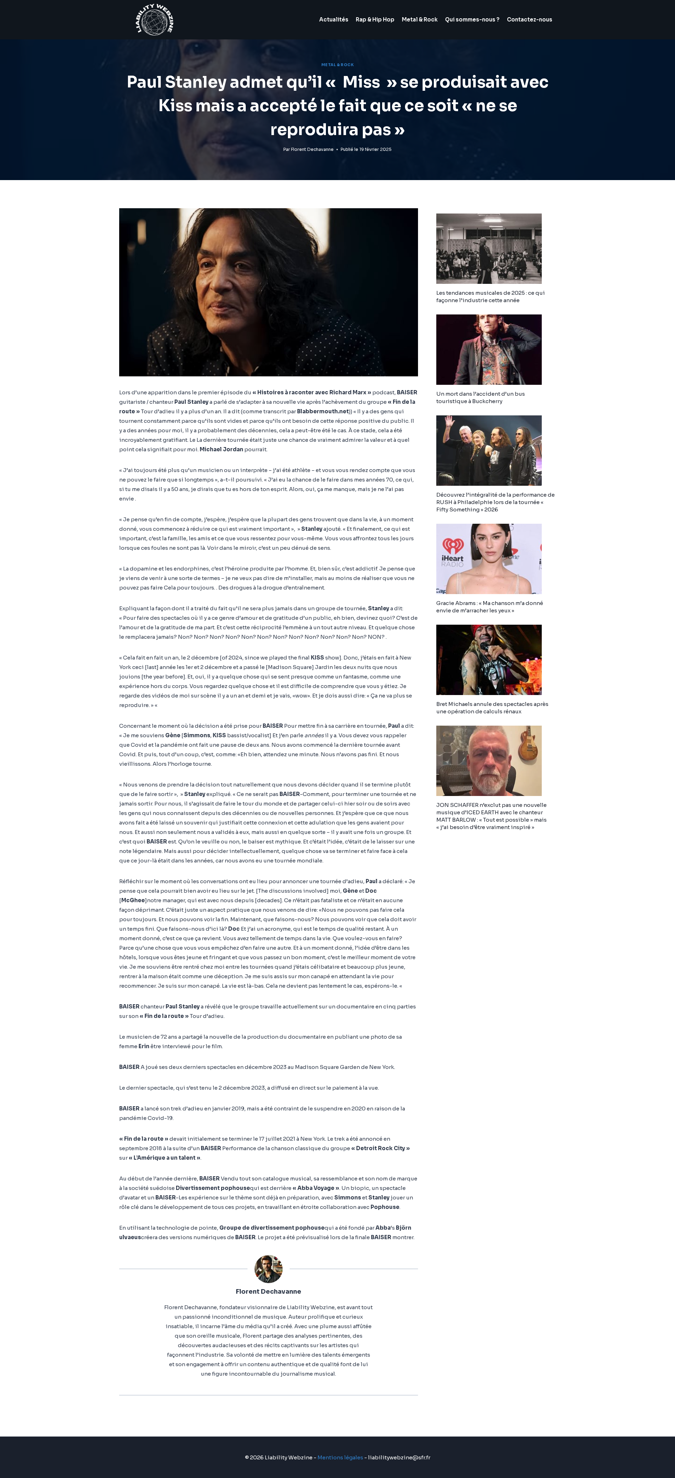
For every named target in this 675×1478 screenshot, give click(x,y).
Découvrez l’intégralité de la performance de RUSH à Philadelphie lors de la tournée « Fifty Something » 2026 (495, 502)
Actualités (333, 19)
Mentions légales (340, 1457)
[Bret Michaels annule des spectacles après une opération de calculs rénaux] (496, 660)
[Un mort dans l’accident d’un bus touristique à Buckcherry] (496, 349)
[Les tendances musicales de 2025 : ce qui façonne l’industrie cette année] (496, 249)
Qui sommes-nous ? (472, 19)
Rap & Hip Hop (375, 19)
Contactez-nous (529, 19)
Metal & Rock (420, 19)
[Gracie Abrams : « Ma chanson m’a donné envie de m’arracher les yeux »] (496, 559)
